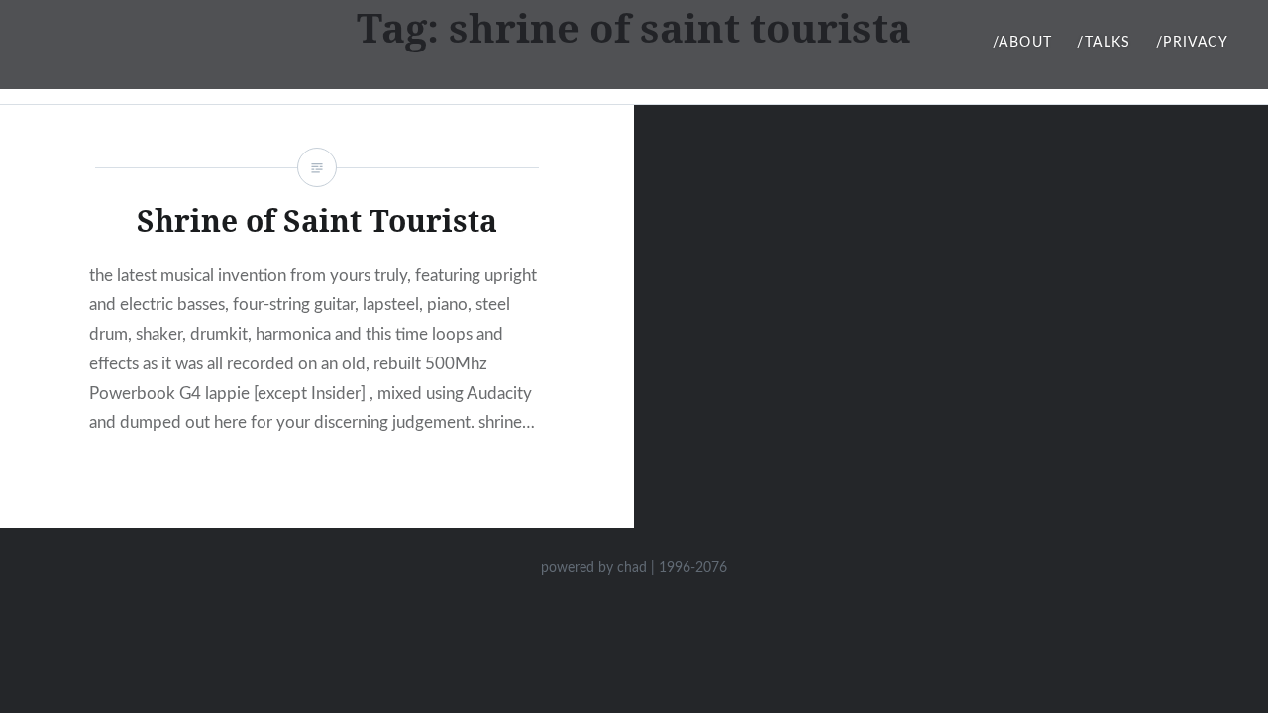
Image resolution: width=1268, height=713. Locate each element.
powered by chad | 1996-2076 (634, 568)
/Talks (1103, 43)
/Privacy (1192, 43)
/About (1022, 43)
